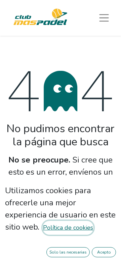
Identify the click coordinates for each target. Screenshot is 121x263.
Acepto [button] (104, 252)
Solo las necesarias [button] (68, 252)
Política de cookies (68, 228)
